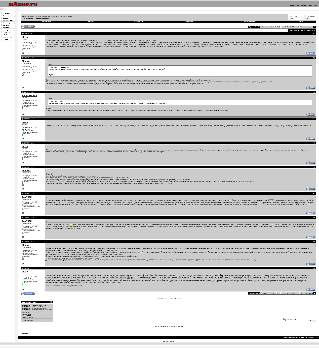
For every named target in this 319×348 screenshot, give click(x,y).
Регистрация (46, 21)
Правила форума (27, 320)
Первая (264, 27)
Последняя (309, 27)
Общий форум (45, 16)
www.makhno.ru (301, 337)
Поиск (301, 21)
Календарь (190, 21)
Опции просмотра (307, 30)
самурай (27, 197)
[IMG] (23, 315)
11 (287, 27)
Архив (310, 337)
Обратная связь (289, 337)
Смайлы (24, 314)
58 (301, 27)
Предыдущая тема (162, 298)
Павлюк (26, 61)
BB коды (24, 312)
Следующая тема (175, 298)
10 (285, 27)
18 (298, 27)
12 (290, 27)
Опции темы (293, 30)
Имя (290, 16)
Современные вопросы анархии (62, 16)
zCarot (172, 341)
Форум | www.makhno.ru (32, 16)
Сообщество (137, 21)
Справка (90, 21)
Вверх (316, 337)
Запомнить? (311, 16)
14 (295, 27)
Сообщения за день (249, 21)
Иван (25, 37)
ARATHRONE (29, 95)
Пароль (291, 18)
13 (293, 27)
